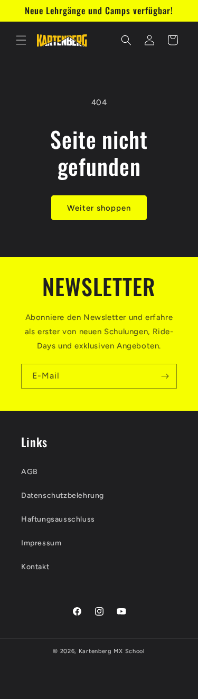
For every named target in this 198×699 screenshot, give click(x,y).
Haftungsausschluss (58, 519)
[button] (21, 40)
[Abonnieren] (164, 376)
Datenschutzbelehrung (62, 495)
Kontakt (35, 566)
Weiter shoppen (99, 208)
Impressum (41, 543)
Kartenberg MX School (112, 651)
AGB (29, 471)
